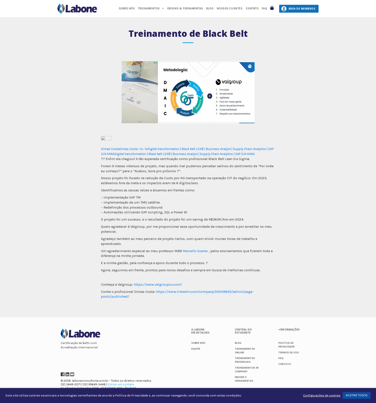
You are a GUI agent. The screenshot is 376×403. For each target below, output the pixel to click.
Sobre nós (127, 8)
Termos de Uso (288, 352)
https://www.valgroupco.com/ (158, 284)
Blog (209, 8)
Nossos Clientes (230, 8)
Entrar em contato (121, 384)
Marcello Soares (195, 251)
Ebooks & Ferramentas (185, 8)
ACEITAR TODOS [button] (357, 395)
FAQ (264, 8)
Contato (252, 8)
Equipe (195, 348)
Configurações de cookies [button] (322, 395)
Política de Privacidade (131, 395)
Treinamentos (149, 8)
